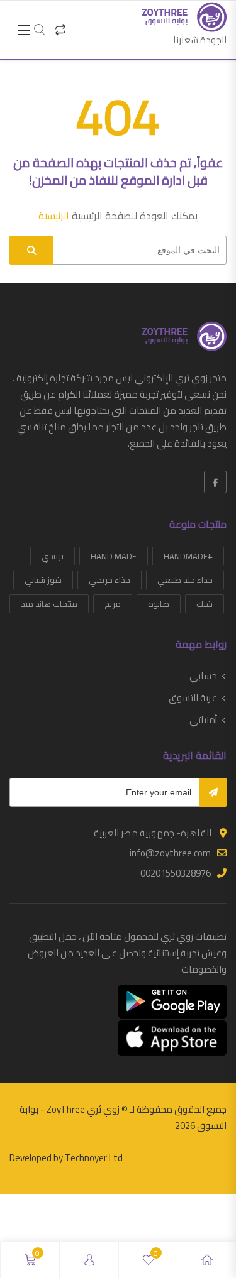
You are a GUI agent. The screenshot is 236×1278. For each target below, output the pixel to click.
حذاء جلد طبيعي (185, 579)
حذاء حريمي (109, 579)
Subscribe (213, 792)
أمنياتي (203, 720)
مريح (112, 603)
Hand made (114, 556)
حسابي (203, 676)
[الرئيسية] (207, 1260)
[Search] (31, 250)
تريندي (53, 556)
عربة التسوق (193, 698)
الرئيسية (53, 215)
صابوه (158, 603)
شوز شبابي (43, 579)
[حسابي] (89, 1260)
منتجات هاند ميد (49, 603)
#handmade (188, 556)
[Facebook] (215, 482)
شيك (204, 603)
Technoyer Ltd (94, 1158)
